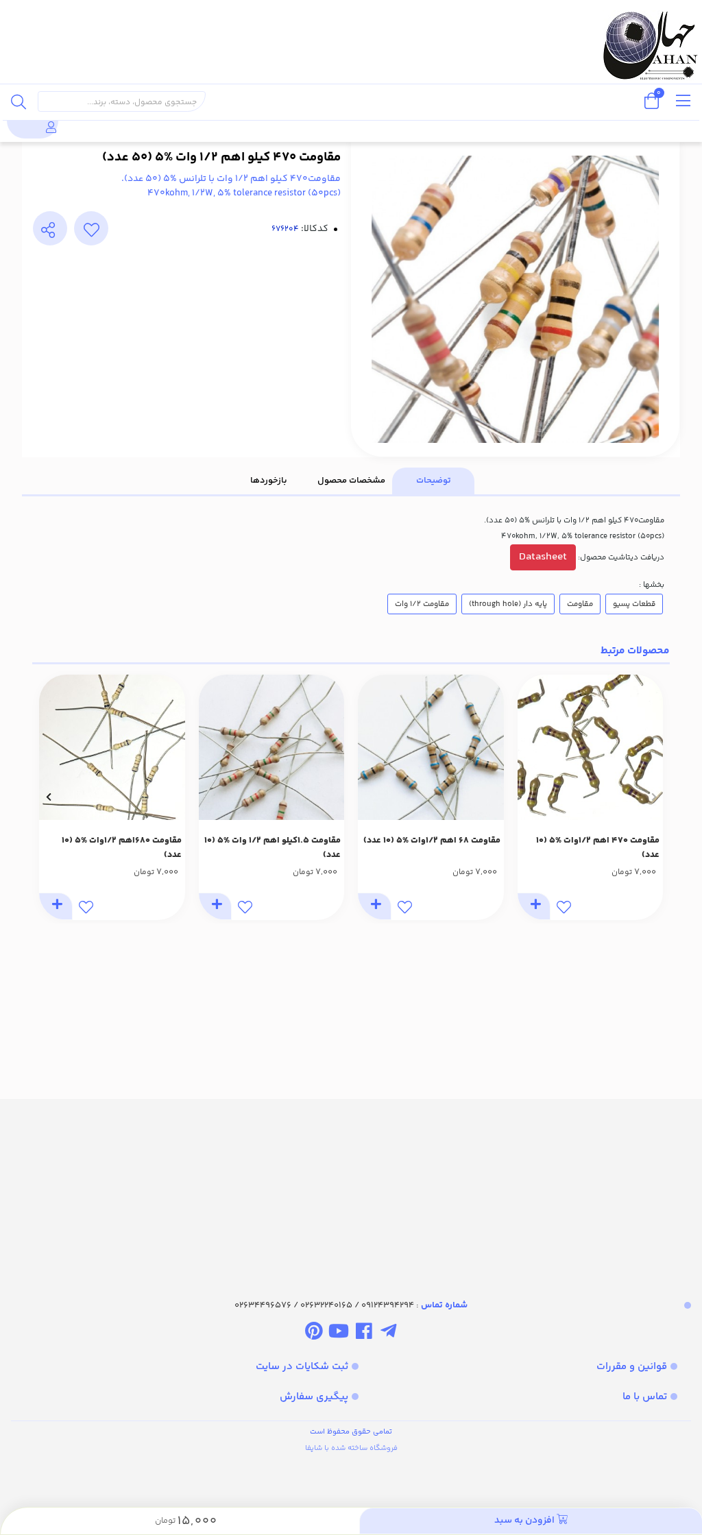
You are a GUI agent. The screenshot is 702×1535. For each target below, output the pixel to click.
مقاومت (580, 604)
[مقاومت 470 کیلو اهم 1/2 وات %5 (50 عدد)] (351, 1187)
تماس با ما (644, 1397)
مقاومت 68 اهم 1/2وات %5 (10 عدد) (431, 840)
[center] (18, 101)
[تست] (388, 1334)
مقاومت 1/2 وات (422, 604)
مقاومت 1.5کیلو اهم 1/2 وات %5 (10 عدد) (272, 848)
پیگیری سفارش (314, 1397)
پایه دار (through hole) (508, 604)
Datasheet (543, 557)
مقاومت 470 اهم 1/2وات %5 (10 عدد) (597, 848)
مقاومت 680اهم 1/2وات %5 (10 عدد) (122, 848)
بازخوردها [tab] (268, 480)
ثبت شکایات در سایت (302, 1367)
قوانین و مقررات (631, 1367)
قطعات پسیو (634, 604)
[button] (653, 797)
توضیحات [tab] (433, 480)
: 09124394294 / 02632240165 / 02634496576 (351, 1305)
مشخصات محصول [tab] (351, 480)
